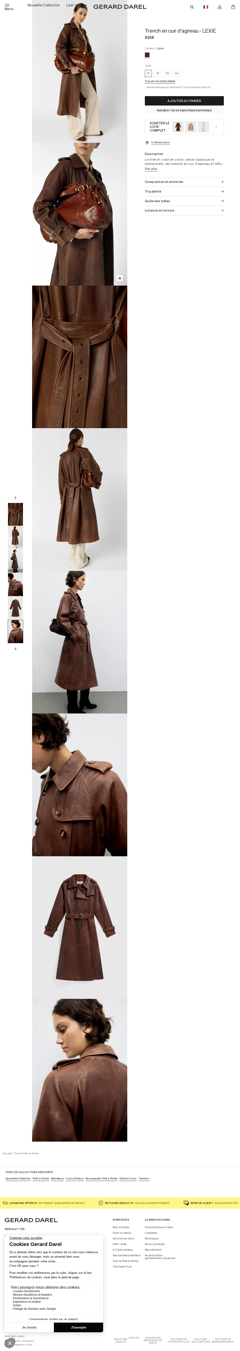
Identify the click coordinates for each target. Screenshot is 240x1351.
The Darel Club (122, 1266)
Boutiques (152, 1238)
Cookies (133, 1337)
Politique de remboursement (223, 1340)
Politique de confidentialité (179, 1340)
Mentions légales (120, 1340)
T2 (157, 73)
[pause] (120, 278)
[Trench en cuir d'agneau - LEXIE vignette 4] (15, 538)
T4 (176, 73)
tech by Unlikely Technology (19, 1341)
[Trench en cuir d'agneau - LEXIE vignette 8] (15, 631)
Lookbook (151, 1232)
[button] (160, 81)
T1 (148, 73)
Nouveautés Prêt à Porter (102, 1178)
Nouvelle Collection (18, 1178)
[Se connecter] (220, 7)
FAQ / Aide (120, 1244)
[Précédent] (15, 498)
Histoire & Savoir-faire (159, 1227)
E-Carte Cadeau (123, 1249)
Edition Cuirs (128, 1178)
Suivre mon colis (123, 1238)
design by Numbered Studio (18, 1345)
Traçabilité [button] (153, 191)
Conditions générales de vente (153, 1340)
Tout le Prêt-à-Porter (26, 1153)
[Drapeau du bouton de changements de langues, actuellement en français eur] (205, 7)
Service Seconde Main (127, 1255)
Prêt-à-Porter (41, 1178)
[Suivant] (15, 648)
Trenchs (144, 1178)
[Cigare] (147, 55)
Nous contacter (155, 1244)
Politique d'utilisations (201, 1340)
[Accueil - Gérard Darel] (120, 7)
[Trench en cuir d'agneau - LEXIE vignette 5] (15, 561)
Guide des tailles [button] (157, 201)
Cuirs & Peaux (75, 1178)
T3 (167, 73)
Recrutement (153, 1249)
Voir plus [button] (151, 168)
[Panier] (233, 7)
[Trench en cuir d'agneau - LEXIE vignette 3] (15, 514)
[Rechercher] (192, 7)
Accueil (7, 1153)
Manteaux (57, 1178)
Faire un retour (122, 1232)
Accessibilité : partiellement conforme (160, 1257)
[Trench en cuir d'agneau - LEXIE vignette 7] (15, 608)
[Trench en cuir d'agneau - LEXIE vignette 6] (15, 584)
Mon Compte (121, 1227)
